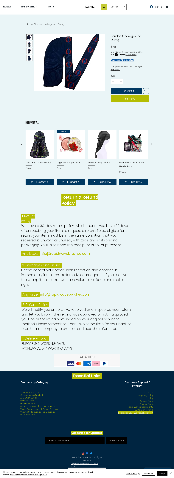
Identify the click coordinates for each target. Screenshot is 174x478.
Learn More (131, 55)
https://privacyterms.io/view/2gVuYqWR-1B (28, 474)
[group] (86, 157)
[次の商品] (151, 144)
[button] (118, 7)
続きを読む (115, 69)
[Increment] (121, 81)
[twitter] (83, 453)
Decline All (148, 473)
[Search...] (104, 7)
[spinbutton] (117, 81)
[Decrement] (113, 81)
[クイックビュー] (40, 144)
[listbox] (118, 7)
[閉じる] (170, 473)
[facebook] (87, 453)
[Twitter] (91, 453)
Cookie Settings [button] (133, 473)
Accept (162, 473)
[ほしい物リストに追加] (146, 91)
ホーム (29, 24)
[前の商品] (21, 144)
